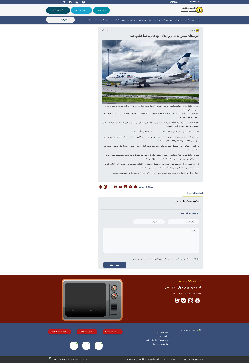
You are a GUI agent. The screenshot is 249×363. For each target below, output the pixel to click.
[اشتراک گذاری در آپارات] (115, 187)
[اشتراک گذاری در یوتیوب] (120, 187)
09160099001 (195, 2)
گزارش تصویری (127, 20)
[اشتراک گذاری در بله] (110, 187)
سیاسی (188, 20)
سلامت (112, 20)
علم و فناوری (153, 20)
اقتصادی (162, 20)
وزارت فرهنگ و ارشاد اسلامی (156, 340)
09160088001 (175, 2)
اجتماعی (181, 20)
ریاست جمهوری (162, 336)
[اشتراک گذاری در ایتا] (105, 187)
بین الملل (137, 20)
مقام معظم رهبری (161, 332)
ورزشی (144, 20)
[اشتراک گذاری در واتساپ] (135, 187)
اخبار (193, 20)
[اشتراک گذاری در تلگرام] (130, 187)
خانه (198, 20)
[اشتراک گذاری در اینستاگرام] (125, 187)
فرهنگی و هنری (171, 20)
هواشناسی (104, 20)
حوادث (118, 20)
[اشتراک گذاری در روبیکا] (100, 187)
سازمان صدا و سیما (160, 344)
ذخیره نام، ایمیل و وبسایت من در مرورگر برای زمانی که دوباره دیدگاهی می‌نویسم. (164, 259)
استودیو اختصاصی (92, 20)
